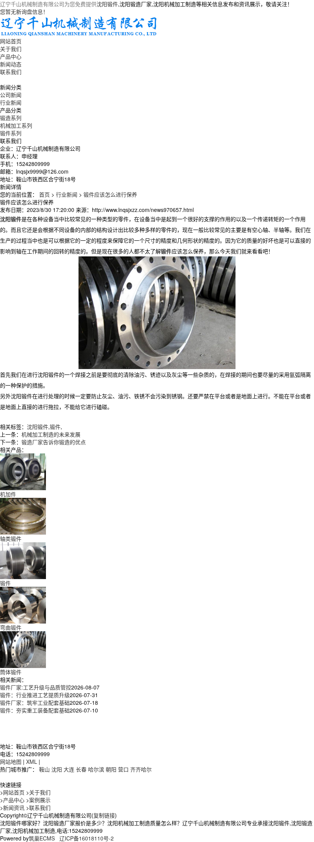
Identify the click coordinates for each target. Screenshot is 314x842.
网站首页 (10, 41)
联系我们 (10, 72)
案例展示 (40, 800)
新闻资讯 (14, 807)
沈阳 (56, 769)
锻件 (55, 426)
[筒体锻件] (23, 648)
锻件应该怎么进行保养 (110, 194)
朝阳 (111, 769)
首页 (44, 194)
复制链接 (104, 815)
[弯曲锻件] (23, 604)
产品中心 (10, 56)
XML (31, 761)
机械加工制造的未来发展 (50, 434)
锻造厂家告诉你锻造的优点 (53, 442)
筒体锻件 (10, 672)
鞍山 (44, 769)
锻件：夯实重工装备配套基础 (35, 710)
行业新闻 (10, 102)
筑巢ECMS (42, 838)
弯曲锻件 (10, 627)
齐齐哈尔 (141, 769)
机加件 (8, 494)
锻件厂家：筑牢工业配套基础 (35, 702)
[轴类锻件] (23, 515)
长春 (81, 769)
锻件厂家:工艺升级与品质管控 (35, 687)
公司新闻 (10, 94)
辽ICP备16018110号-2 (86, 838)
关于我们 (10, 49)
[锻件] (23, 559)
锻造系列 (10, 117)
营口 (123, 769)
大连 (69, 769)
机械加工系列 (16, 125)
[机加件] (23, 470)
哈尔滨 (96, 769)
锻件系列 (10, 133)
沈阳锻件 (107, 4)
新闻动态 (10, 64)
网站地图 (10, 761)
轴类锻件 (10, 538)
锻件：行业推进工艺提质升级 (35, 695)
